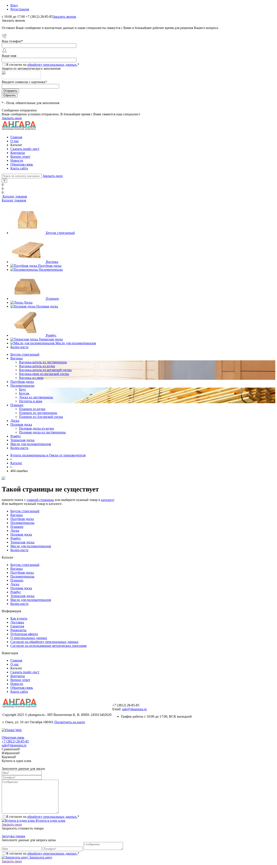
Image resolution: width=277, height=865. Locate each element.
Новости (16, 160)
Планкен (52, 298)
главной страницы (40, 500)
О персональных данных (28, 638)
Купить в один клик (50, 820)
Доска (28, 302)
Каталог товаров (14, 196)
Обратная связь (21, 164)
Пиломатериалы (51, 269)
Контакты (17, 153)
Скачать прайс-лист (24, 149)
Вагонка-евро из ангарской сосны (44, 374)
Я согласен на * (42, 816)
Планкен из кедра (32, 409)
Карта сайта (19, 168)
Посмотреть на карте (69, 722)
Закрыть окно (12, 118)
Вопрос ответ (20, 156)
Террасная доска (51, 339)
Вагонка (52, 262)
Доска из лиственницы (36, 397)
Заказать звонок (64, 16)
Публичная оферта (24, 634)
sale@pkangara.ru (134, 709)
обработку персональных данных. (52, 64)
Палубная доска (49, 265)
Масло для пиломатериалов (75, 343)
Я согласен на (42, 64)
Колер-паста (19, 347)
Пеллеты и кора (30, 401)
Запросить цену (40, 857)
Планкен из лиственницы (38, 413)
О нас (14, 141)
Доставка (17, 622)
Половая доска (47, 306)
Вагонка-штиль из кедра (37, 366)
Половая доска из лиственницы (42, 432)
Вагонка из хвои (31, 378)
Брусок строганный (60, 233)
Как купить (18, 618)
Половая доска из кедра (36, 428)
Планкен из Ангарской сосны (41, 417)
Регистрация (19, 9)
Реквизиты (18, 630)
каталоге (107, 500)
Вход (14, 5)
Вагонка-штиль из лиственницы (43, 362)
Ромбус (51, 335)
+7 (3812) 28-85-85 (15, 741)
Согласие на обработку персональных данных (44, 642)
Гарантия (17, 626)
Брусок (24, 393)
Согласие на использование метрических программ (48, 646)
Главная (16, 137)
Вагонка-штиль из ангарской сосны (45, 370)
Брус (22, 389)
